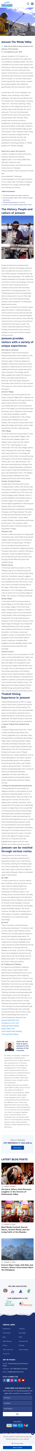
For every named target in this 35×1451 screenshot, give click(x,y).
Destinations (6, 1328)
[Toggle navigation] (31, 3)
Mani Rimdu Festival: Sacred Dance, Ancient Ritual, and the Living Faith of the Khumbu (15, 1229)
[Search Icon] (28, 4)
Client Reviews (7, 1341)
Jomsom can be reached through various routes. (17, 204)
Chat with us (26, 1143)
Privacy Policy (18, 1443)
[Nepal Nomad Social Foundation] (9, 1303)
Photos (5, 1345)
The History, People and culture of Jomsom (16, 195)
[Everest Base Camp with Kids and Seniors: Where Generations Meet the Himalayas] (17, 1249)
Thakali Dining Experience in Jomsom (14, 202)
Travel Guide (6, 1333)
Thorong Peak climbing (9, 1034)
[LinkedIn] (15, 1380)
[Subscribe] (17, 1414)
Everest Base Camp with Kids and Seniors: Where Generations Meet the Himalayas (17, 1267)
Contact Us (6, 1354)
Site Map (21, 1345)
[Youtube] (23, 1380)
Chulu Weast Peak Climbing (11, 1031)
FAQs (20, 1337)
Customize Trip (23, 1341)
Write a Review (23, 1349)
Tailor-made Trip (8, 1349)
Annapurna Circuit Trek (10, 1023)
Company (22, 1328)
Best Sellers (22, 1333)
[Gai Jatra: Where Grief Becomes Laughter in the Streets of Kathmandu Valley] (17, 1174)
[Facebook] (4, 1380)
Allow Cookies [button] (17, 1447)
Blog (4, 1337)
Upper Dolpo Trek (8, 1029)
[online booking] (17, 1425)
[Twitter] (8, 1380)
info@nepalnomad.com (16, 1372)
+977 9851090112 (10, 1143)
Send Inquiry (17, 1148)
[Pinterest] (19, 1380)
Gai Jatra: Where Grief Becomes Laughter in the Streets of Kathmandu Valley (16, 1191)
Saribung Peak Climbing (10, 1026)
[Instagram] (12, 1380)
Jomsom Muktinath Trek (10, 1020)
